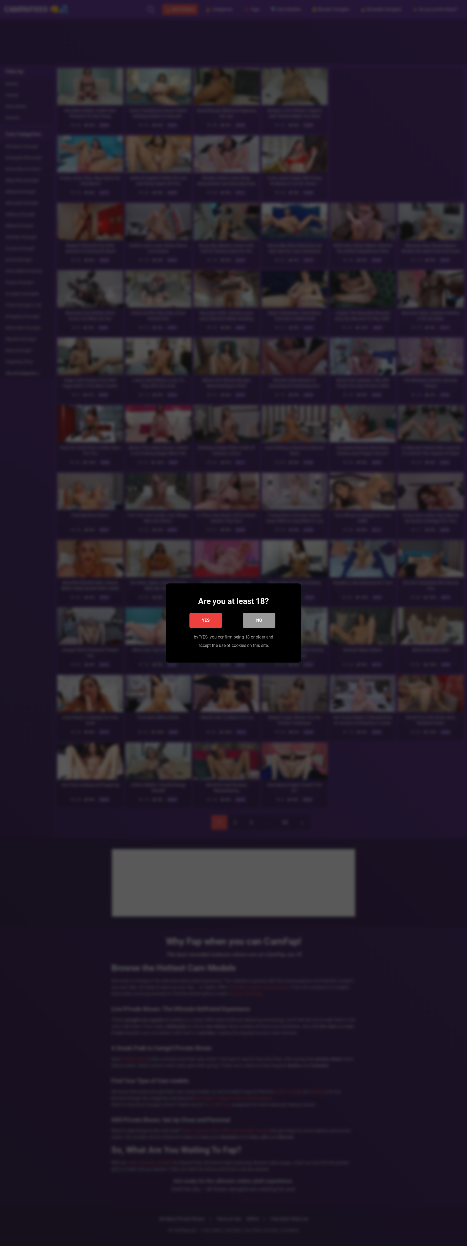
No (259, 620)
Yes (206, 620)
